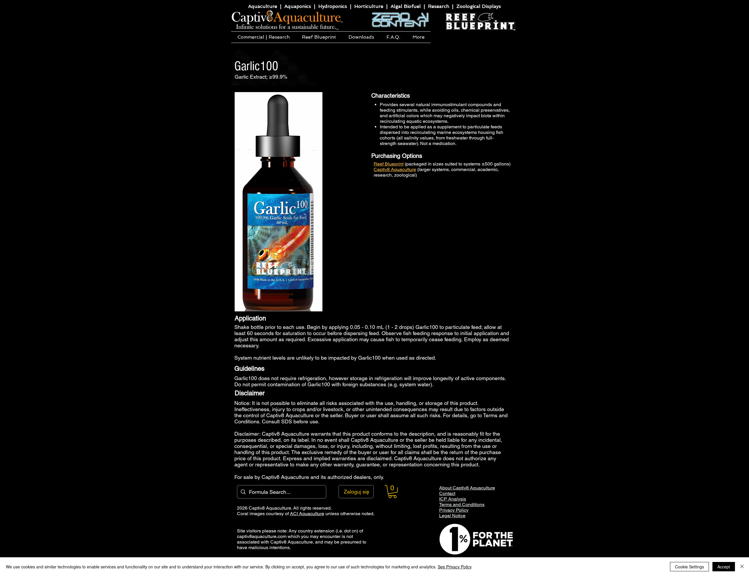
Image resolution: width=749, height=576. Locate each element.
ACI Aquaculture (307, 513)
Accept (723, 567)
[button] (263, 37)
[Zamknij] (741, 566)
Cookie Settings (689, 567)
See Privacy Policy (455, 567)
